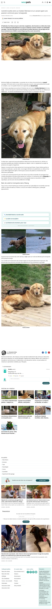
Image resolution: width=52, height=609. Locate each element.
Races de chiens (6, 571)
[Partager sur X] (18, 22)
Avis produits (17, 585)
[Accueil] (25, 2)
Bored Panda (34, 86)
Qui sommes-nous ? (19, 571)
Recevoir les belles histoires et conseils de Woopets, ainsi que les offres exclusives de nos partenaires (26, 519)
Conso (4, 469)
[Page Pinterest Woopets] (30, 572)
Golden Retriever (40, 88)
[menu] (2, 2)
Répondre (16, 375)
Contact (16, 583)
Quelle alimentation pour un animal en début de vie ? (44, 573)
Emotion (4, 462)
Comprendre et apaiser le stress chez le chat (44, 602)
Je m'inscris (26, 521)
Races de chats (5, 574)
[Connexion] (42, 2)
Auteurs (16, 574)
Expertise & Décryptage (8, 474)
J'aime (10, 375)
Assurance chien (6, 585)
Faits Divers (5, 460)
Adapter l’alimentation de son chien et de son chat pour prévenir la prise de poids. (44, 585)
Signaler (22, 375)
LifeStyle (4, 576)
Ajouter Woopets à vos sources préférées (13, 18)
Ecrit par (35, 15)
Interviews (4, 583)
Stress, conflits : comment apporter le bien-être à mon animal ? (44, 578)
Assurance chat (6, 588)
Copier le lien (7, 22)
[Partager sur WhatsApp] (12, 22)
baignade (46, 176)
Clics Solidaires (5, 578)
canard (45, 82)
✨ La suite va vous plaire (11, 218)
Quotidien (5, 471)
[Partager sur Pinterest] (49, 353)
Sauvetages (5, 467)
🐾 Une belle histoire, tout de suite (14, 214)
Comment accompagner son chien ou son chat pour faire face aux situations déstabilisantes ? (44, 594)
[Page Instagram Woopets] (47, 2)
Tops (3, 464)
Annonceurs (17, 576)
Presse (16, 581)
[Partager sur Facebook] (15, 22)
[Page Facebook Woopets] (45, 2)
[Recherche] (4, 2)
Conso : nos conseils (7, 581)
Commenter (46, 383)
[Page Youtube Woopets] (50, 2)
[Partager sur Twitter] (46, 353)
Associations (17, 578)
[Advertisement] (26, 338)
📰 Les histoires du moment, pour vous (15, 223)
